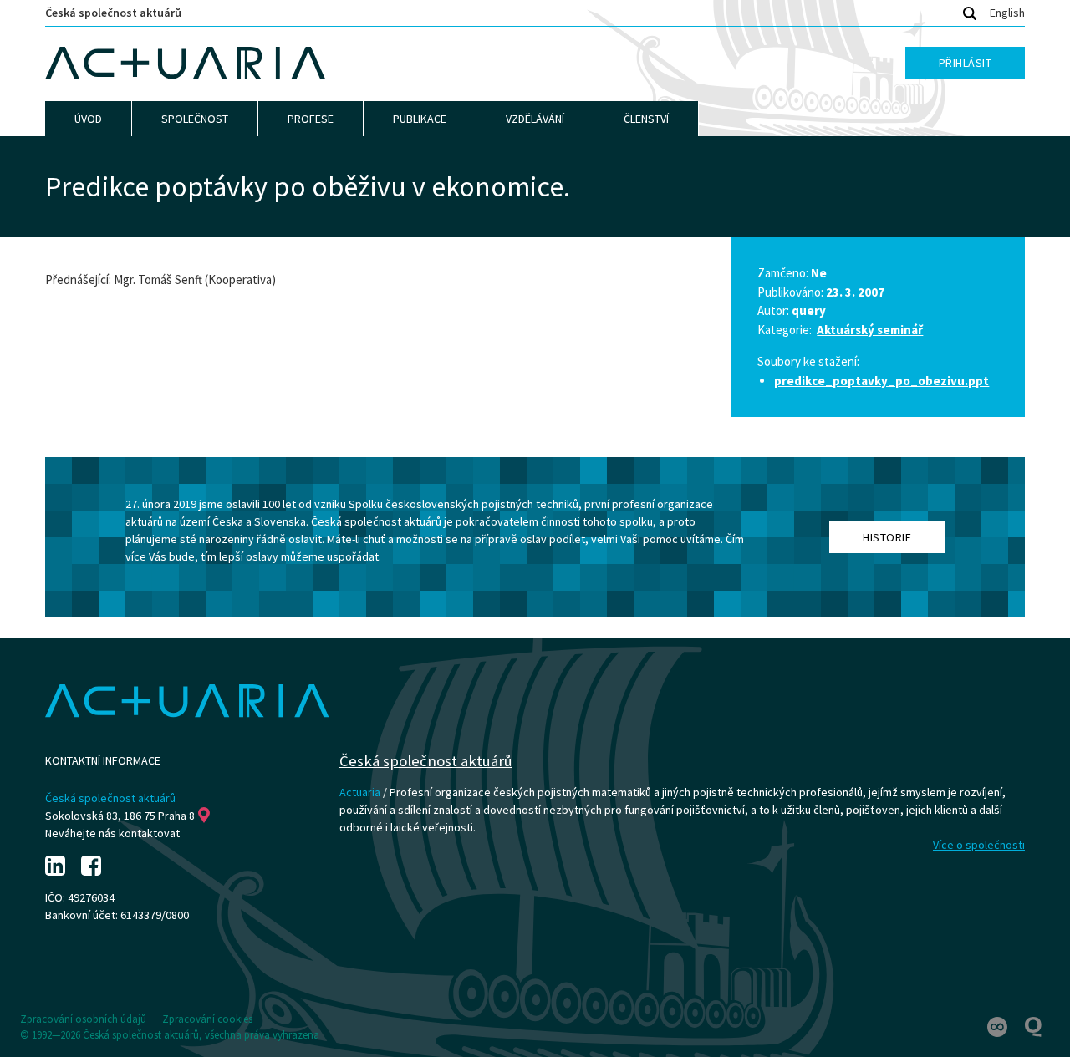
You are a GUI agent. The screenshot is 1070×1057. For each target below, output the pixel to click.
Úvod (88, 118)
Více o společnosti (979, 844)
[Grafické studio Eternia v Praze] (998, 1026)
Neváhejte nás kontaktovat (112, 833)
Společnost (194, 118)
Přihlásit (965, 62)
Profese (311, 118)
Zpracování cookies (207, 1019)
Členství (646, 118)
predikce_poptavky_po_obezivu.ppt (881, 381)
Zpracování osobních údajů (83, 1019)
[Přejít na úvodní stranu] (185, 63)
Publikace (419, 118)
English (1007, 12)
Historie (887, 537)
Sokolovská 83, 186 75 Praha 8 (120, 815)
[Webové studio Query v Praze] (1033, 1026)
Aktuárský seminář (870, 330)
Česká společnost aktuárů (113, 12)
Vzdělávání (535, 118)
